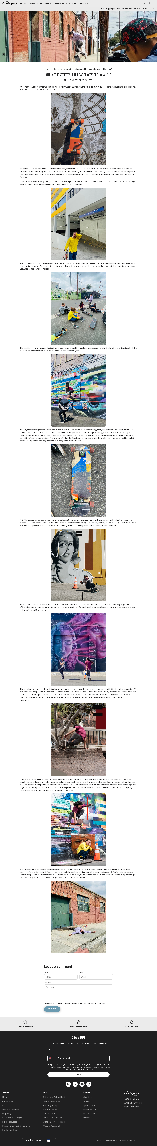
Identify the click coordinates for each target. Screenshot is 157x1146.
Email (81, 972)
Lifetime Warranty (51, 1101)
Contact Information (52, 1117)
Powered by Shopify (126, 1140)
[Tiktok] (88, 1084)
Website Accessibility (52, 1126)
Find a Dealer (89, 1113)
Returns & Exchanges (12, 1117)
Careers (86, 1101)
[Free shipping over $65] (110, 8)
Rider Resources (9, 1121)
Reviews (86, 1117)
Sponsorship (89, 1105)
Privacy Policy (79, 1069)
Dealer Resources (91, 1109)
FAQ (4, 1105)
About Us (87, 1097)
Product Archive (9, 1130)
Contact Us (7, 1101)
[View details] (25, 1024)
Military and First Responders (16, 1126)
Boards (23, 3)
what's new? (58, 69)
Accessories (60, 3)
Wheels (33, 3)
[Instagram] (75, 1084)
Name (46, 972)
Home (47, 69)
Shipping (6, 1113)
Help (4, 1097)
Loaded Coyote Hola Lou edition (41, 89)
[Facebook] (68, 1084)
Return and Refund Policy (55, 1097)
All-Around (77, 432)
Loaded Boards (110, 1140)
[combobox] (52, 1058)
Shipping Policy (50, 1105)
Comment (48, 983)
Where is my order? (11, 1109)
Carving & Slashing (94, 432)
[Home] (9, 3)
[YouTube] (82, 1084)
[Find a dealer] (148, 8)
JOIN (78, 1074)
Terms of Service (88, 1069)
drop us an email (36, 877)
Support (83, 3)
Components (45, 3)
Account (149, 3)
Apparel (72, 3)
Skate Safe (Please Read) (54, 1121)
